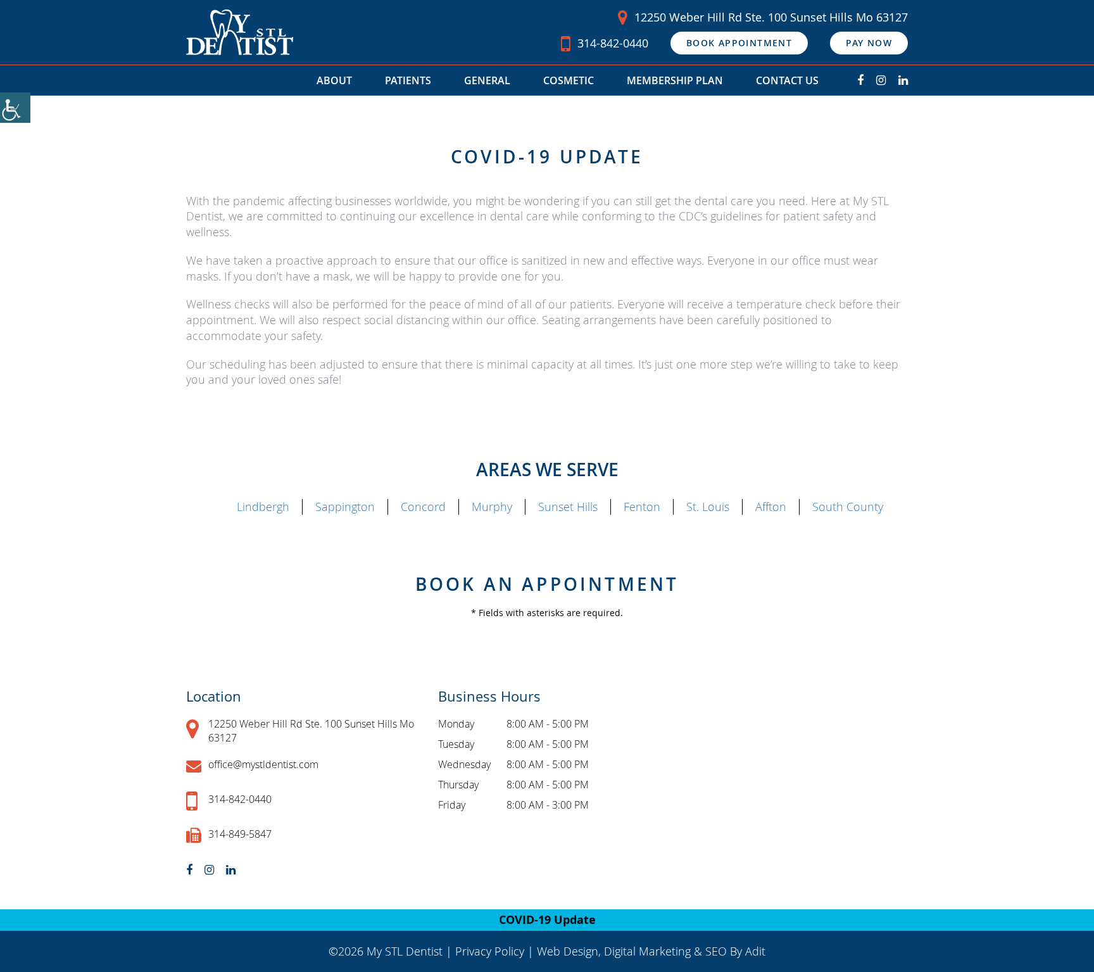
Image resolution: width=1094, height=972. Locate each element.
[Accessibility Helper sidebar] (15, 107)
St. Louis (707, 506)
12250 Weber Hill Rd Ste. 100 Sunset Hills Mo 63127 (771, 17)
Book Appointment (739, 43)
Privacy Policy (489, 951)
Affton (770, 506)
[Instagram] (881, 80)
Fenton (642, 506)
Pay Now (869, 43)
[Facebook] (860, 80)
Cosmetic (568, 80)
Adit (755, 951)
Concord (423, 506)
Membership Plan (675, 80)
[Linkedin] (903, 80)
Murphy (492, 506)
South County (847, 506)
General (487, 80)
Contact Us (787, 80)
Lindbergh (263, 506)
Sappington (345, 506)
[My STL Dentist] (239, 32)
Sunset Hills (568, 506)
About (334, 80)
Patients (408, 80)
